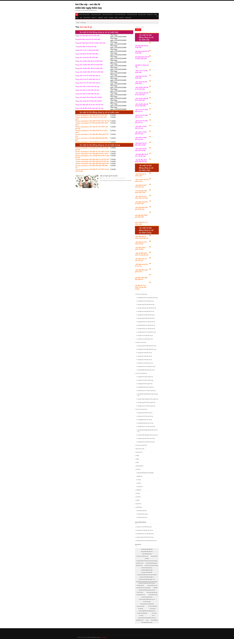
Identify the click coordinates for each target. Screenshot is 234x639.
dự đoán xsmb (139, 565)
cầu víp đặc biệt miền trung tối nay (141, 254)
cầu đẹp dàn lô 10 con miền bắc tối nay (146, 366)
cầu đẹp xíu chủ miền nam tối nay (145, 416)
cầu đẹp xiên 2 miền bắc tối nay (144, 359)
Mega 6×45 (139, 476)
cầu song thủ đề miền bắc (89, 57)
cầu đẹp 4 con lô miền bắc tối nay (145, 335)
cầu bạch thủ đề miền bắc (89, 54)
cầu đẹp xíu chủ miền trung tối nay (145, 380)
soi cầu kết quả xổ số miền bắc (147, 604)
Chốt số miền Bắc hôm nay (147, 551)
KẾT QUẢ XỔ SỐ (87, 17)
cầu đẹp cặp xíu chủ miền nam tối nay (146, 442)
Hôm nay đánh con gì (152, 585)
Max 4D (139, 483)
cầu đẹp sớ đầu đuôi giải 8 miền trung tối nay (147, 399)
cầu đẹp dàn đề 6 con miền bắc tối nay (146, 325)
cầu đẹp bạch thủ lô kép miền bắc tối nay (146, 349)
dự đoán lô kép (139, 563)
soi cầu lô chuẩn (140, 606)
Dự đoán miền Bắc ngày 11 (152, 563)
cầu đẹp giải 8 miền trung (99, 153)
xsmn (147, 620)
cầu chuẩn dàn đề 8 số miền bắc (91, 68)
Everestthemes (103, 637)
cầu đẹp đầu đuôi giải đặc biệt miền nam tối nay (147, 430)
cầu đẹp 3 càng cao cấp (88, 46)
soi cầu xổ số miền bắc (142, 613)
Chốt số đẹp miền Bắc (147, 553)
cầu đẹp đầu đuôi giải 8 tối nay (141, 208)
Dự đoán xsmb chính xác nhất (151, 565)
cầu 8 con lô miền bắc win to (90, 83)
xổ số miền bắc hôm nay (146, 622)
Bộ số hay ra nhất (142, 14)
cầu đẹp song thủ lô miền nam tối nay (146, 438)
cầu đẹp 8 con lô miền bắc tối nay (145, 363)
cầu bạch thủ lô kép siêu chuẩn (91, 97)
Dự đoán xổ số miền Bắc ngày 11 (147, 577)
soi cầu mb (140, 608)
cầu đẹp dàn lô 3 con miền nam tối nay (146, 426)
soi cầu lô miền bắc (152, 606)
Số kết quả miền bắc (142, 510)
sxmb (153, 615)
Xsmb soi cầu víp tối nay (84, 14)
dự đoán (147, 558)
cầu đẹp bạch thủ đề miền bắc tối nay (146, 315)
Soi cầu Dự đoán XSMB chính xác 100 (147, 599)
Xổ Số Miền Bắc (154, 620)
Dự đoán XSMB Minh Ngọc (147, 570)
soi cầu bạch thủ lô (141, 594)
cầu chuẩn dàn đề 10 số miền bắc (91, 72)
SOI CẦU (106, 17)
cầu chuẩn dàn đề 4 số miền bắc (91, 61)
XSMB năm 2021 (139, 620)
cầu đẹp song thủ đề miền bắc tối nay (146, 318)
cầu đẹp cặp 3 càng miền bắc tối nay (145, 311)
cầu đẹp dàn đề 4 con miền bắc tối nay (146, 321)
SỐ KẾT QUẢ (127, 17)
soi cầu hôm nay (147, 601)
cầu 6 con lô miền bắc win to (90, 79)
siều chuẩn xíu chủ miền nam (142, 180)
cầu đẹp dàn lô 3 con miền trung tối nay (146, 390)
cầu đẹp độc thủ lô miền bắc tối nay (145, 301)
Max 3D (139, 479)
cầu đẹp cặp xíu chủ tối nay (99, 159)
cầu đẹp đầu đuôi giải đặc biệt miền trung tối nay (147, 394)
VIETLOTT (94, 17)
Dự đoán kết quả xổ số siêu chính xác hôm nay (147, 560)
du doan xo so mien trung (142, 556)
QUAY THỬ (121, 17)
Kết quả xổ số (150, 14)
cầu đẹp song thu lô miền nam (141, 202)
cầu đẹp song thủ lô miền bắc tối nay (145, 304)
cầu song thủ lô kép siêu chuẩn (91, 101)
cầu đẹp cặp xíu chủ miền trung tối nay (146, 406)
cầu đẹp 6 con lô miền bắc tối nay (145, 339)
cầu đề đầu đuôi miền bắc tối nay (91, 108)
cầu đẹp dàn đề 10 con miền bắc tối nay (146, 332)
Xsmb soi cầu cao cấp (95, 14)
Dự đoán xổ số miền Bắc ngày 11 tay (147, 579)
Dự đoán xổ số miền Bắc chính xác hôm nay (146, 574)
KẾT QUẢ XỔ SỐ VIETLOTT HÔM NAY (145, 473)
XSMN (77, 17)
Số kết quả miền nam (142, 517)
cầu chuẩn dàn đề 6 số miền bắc (91, 65)
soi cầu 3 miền (140, 592)
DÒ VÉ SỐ (111, 17)
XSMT (81, 17)
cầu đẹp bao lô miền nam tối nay (144, 412)
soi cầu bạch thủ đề (153, 594)
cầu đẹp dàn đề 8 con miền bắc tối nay (146, 328)
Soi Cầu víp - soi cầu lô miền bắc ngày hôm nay (116, 178)
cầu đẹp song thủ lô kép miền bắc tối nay (146, 345)
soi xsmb (141, 615)
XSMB (155, 14)
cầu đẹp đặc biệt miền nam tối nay (145, 423)
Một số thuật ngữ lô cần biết (108, 176)
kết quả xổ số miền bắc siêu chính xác (147, 590)
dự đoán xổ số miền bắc (147, 572)
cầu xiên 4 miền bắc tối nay (89, 94)
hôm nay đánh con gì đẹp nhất (143, 587)
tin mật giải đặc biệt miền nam (141, 191)
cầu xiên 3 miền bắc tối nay (89, 90)
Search (138, 29)
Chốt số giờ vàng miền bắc (147, 549)
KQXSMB (155, 587)
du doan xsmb (154, 556)
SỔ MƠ (116, 17)
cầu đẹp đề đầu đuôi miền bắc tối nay (146, 370)
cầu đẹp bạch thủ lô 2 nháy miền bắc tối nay (147, 297)
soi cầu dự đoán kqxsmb (146, 597)
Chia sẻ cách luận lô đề (132, 14)
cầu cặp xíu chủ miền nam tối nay (141, 197)
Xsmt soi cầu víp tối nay (107, 14)
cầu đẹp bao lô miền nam (99, 115)
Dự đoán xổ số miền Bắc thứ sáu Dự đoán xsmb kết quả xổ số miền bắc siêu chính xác (146, 582)
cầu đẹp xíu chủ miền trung (99, 151)
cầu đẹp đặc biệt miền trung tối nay (145, 387)
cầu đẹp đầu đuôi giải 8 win (99, 163)
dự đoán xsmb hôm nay (147, 567)
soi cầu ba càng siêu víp (152, 592)
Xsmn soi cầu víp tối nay (120, 14)
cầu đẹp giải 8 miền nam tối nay (144, 419)
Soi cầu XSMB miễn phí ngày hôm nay (147, 610)
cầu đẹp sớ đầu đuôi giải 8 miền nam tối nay (147, 435)
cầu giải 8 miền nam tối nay (99, 121)
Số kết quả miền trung (142, 514)
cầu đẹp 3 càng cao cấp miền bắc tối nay (146, 308)
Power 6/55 (140, 486)
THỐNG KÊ (100, 17)
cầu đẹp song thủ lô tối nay (99, 161)
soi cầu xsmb (153, 608)
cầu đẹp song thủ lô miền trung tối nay (146, 402)
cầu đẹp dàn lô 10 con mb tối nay (91, 104)
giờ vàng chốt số (140, 585)
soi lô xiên (154, 613)
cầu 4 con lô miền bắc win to (90, 75)
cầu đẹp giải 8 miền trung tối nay (144, 383)
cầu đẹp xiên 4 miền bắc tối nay (144, 352)
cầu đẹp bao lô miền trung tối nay (141, 237)
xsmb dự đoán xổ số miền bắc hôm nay (147, 617)
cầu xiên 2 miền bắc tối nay (89, 86)
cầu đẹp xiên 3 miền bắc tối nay (144, 356)
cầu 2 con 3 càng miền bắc (89, 50)
